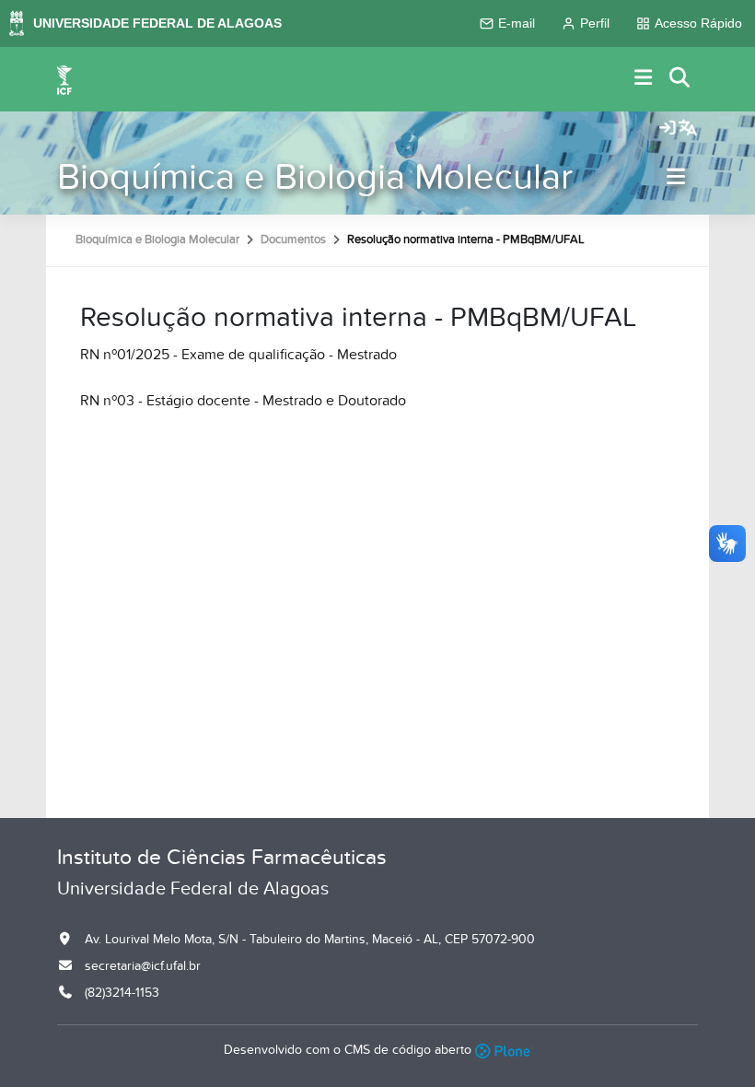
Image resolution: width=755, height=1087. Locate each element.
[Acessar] (667, 129)
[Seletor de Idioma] (688, 129)
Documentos (293, 239)
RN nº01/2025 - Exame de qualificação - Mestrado (238, 354)
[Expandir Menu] (643, 79)
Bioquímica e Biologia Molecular (315, 177)
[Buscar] (680, 79)
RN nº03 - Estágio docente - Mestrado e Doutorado (243, 401)
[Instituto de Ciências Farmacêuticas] (64, 79)
